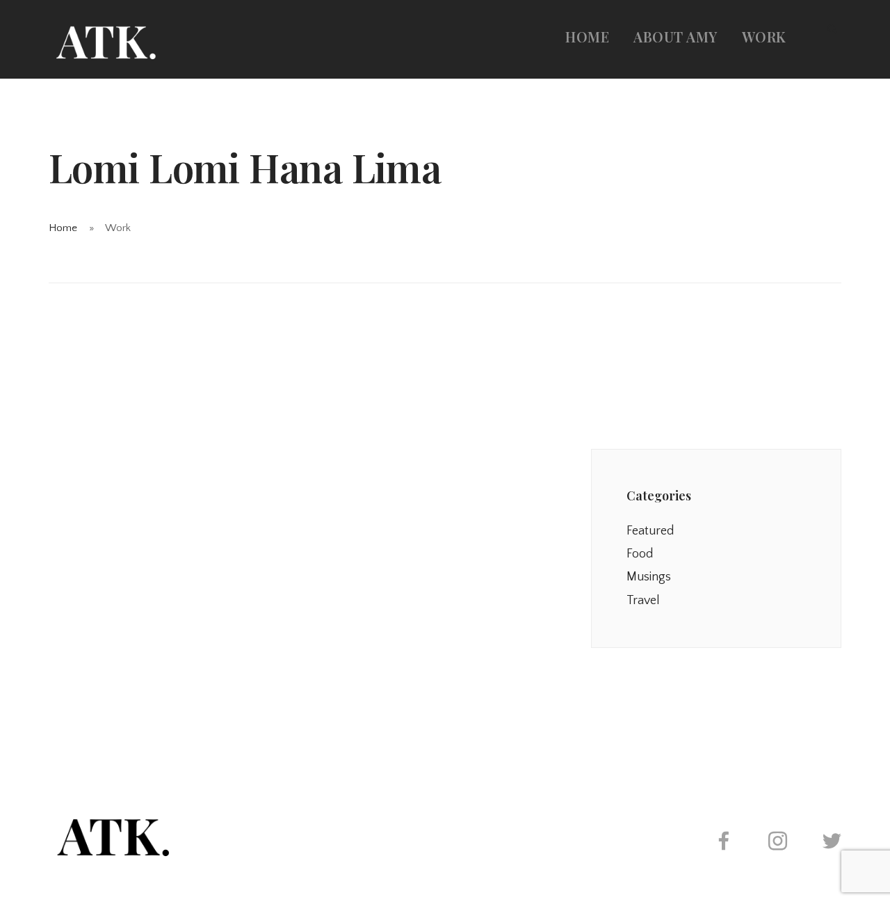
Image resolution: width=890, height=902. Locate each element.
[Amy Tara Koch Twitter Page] (831, 843)
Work (764, 36)
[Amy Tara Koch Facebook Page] (723, 843)
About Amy (675, 36)
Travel (643, 601)
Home (587, 36)
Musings (648, 577)
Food (639, 554)
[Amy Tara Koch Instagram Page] (777, 843)
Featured (650, 531)
